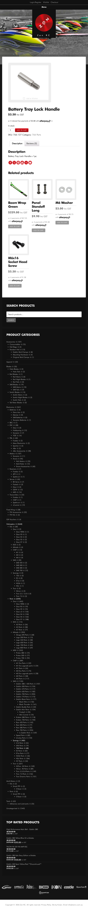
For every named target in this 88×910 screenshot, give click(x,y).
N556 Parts (20, 756)
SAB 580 (19, 568)
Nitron (18, 591)
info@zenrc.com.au (75, 905)
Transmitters (14, 495)
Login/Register (35, 2)
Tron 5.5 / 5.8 (21, 594)
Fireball (22, 712)
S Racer (19, 789)
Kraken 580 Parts (22, 717)
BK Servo (16, 482)
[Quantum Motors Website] (44, 892)
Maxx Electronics (19, 443)
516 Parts (19, 743)
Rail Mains (17, 377)
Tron (14, 588)
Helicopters (10, 524)
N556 (18, 583)
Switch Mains (18, 395)
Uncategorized (11, 808)
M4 (17, 558)
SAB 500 (19, 565)
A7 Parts (19, 630)
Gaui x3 (19, 612)
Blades (8, 366)
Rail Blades (14, 374)
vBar (14, 448)
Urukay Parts (21, 738)
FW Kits (12, 515)
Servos (12, 479)
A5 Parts (19, 627)
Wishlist (46, 2)
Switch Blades (15, 392)
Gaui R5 (19, 606)
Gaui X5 (19, 540)
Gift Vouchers (11, 519)
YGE (14, 435)
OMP (15, 500)
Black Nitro (23, 702)
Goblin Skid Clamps (20, 352)
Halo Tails (16, 372)
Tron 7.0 (19, 596)
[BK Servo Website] (44, 887)
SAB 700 (19, 570)
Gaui (15, 428)
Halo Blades (14, 369)
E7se (18, 581)
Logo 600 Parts (21, 643)
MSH (14, 650)
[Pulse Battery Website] (31, 887)
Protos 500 (20, 655)
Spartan (16, 446)
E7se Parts (20, 753)
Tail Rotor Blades (16, 403)
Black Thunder (24, 704)
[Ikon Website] (56, 887)
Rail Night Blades (19, 379)
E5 (17, 578)
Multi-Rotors (10, 781)
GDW (15, 490)
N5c (17, 586)
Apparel (9, 362)
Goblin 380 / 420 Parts (24, 684)
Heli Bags (13, 347)
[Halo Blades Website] (19, 887)
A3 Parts (19, 625)
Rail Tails (16, 382)
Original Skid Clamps (21, 357)
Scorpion (16, 433)
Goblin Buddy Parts (23, 707)
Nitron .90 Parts (22, 769)
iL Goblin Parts (24, 733)
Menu (44, 7)
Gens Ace (16, 412)
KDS (14, 545)
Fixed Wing (10, 510)
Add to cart (22, 130)
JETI (14, 474)
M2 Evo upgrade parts (24, 673)
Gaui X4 (19, 537)
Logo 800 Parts (21, 648)
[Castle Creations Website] (69, 887)
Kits (11, 527)
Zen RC (44, 35)
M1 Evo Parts (21, 663)
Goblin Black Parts (23, 699)
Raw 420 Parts (21, 722)
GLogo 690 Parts (22, 635)
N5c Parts (19, 758)
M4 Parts (19, 679)
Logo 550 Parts (21, 640)
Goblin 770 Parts (22, 697)
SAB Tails (16, 390)
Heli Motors (20, 461)
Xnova (15, 459)
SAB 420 (19, 563)
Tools (8, 801)
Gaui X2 (19, 609)
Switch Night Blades (20, 397)
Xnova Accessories (23, 466)
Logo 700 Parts (21, 645)
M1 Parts (19, 668)
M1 (17, 552)
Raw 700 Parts (21, 730)
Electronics (10, 407)
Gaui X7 (19, 542)
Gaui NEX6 (20, 532)
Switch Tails (17, 400)
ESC (11, 425)
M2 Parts (19, 676)
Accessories (10, 342)
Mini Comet (23, 715)
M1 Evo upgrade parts (24, 666)
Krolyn (59, 905)
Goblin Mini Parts (22, 710)
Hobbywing (17, 430)
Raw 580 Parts (21, 728)
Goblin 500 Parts (22, 686)
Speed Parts (20, 735)
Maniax (15, 415)
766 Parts (36, 134)
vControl (16, 505)
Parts (11, 599)
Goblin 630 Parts (22, 691)
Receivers (13, 469)
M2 (17, 555)
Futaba (15, 441)
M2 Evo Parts (21, 671)
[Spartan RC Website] (81, 887)
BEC (11, 423)
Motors (12, 454)
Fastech (15, 484)
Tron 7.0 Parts (21, 774)
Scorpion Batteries (19, 420)
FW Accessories (15, 512)
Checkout (54, 2)
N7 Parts (19, 761)
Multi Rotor (20, 464)
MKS (14, 492)
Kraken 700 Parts (22, 720)
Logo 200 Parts (21, 637)
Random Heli (15, 350)
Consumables (15, 344)
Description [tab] (17, 143)
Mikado (15, 547)
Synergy (16, 573)
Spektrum (16, 477)
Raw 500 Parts (21, 725)
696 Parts (19, 746)
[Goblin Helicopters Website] (7, 887)
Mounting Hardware (20, 355)
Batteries (13, 410)
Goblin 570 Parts (22, 689)
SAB (14, 560)
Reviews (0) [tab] (32, 143)
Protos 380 (20, 653)
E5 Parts (19, 751)
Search (11, 320)
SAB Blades (14, 385)
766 (17, 576)
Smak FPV (16, 786)
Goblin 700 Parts (22, 694)
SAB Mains (17, 387)
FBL (11, 438)
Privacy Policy (46, 905)
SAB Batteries (18, 417)
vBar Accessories (19, 451)
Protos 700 (20, 658)
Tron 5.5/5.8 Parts (23, 771)
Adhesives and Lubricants (19, 804)
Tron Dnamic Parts (23, 777)
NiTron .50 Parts (22, 766)
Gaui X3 (19, 534)
